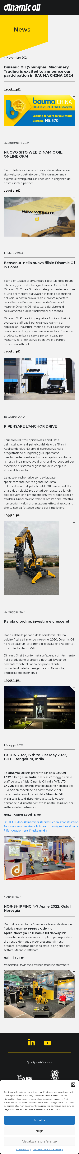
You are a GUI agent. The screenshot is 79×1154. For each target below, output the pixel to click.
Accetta (39, 1120)
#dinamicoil (31, 822)
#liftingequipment (16, 830)
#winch (33, 826)
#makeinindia (38, 830)
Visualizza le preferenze (39, 1141)
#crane (73, 826)
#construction (49, 822)
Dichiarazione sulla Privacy (48, 1149)
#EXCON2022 (14, 822)
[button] (73, 1085)
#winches (21, 826)
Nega (39, 1131)
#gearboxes (47, 826)
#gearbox (61, 826)
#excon (9, 826)
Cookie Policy (23, 1149)
